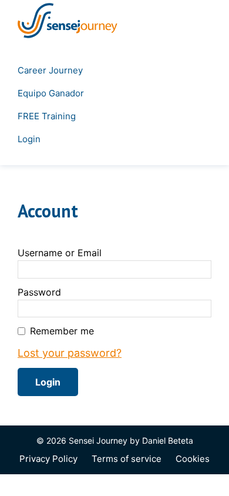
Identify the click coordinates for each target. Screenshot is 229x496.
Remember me (62, 331)
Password (39, 292)
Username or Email (60, 253)
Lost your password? (70, 353)
